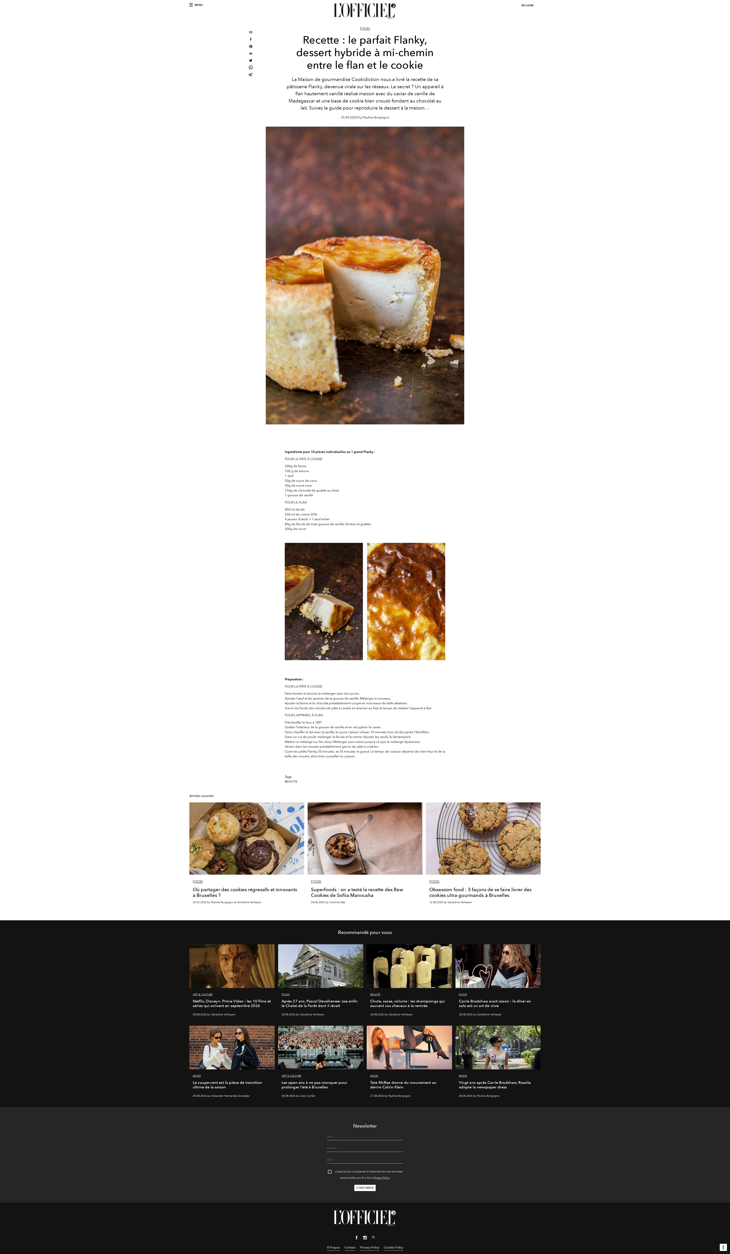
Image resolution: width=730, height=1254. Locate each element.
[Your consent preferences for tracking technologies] (723, 1247)
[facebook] (251, 39)
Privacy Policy (382, 1177)
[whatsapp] (251, 67)
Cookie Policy (393, 1247)
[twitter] (251, 60)
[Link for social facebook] (357, 1238)
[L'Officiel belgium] (365, 10)
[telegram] (251, 75)
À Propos (333, 1247)
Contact (349, 1247)
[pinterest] (251, 46)
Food (365, 29)
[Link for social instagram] (365, 1238)
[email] (251, 32)
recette (291, 781)
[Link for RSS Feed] (373, 1238)
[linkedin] (251, 53)
